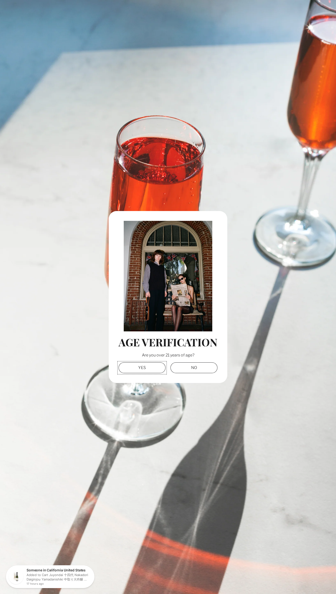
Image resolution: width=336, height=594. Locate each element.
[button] (142, 367)
